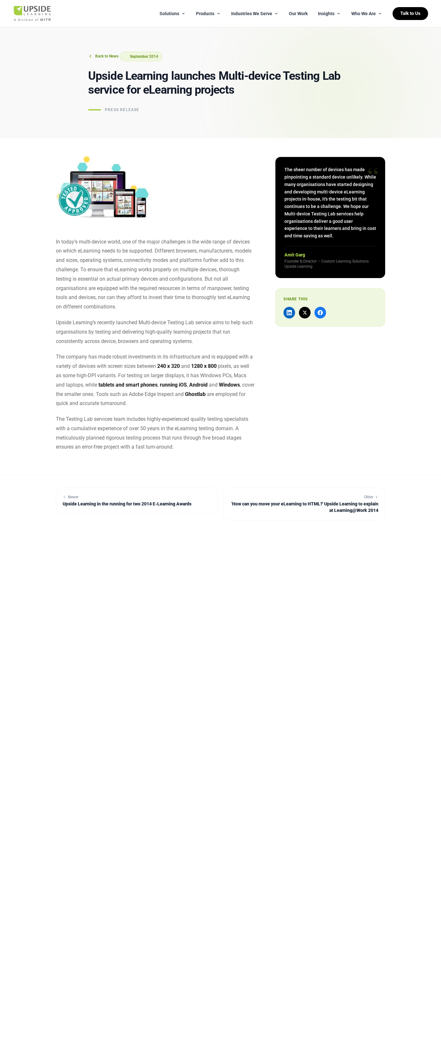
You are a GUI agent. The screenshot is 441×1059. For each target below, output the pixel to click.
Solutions (169, 13)
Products (205, 13)
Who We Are (363, 13)
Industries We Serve (251, 13)
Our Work (298, 13)
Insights (326, 13)
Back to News (106, 56)
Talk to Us (410, 13)
